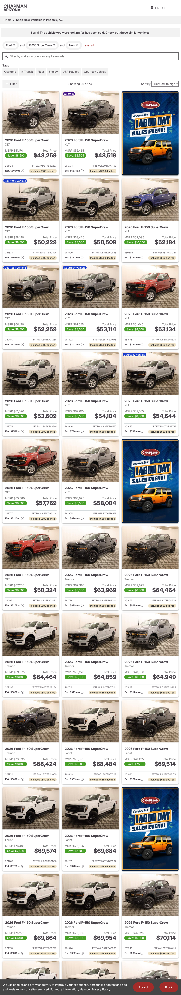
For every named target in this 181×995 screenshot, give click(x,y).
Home (7, 20)
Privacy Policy (101, 989)
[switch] (175, 8)
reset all (89, 45)
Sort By (146, 84)
